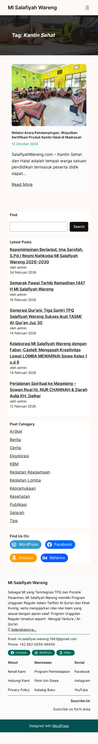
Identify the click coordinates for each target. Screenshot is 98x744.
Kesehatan (20, 496)
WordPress (60, 726)
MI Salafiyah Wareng (32, 7)
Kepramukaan (23, 488)
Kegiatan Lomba (25, 480)
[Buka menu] (87, 7)
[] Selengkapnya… (22, 629)
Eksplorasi (19, 456)
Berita (15, 439)
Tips (14, 520)
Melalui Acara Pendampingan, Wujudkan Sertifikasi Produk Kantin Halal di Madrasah (47, 135)
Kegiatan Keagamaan (30, 472)
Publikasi (18, 504)
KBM (14, 464)
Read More (22, 184)
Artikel (16, 431)
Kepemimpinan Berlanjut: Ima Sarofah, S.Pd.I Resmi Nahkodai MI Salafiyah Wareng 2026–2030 (46, 255)
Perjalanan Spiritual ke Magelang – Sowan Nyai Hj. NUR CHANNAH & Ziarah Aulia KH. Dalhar (48, 389)
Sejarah (17, 512)
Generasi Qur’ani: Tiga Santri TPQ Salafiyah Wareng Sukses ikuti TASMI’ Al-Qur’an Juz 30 (46, 316)
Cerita (15, 447)
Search (79, 226)
